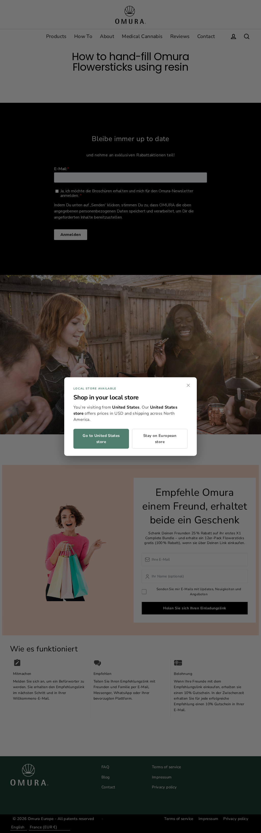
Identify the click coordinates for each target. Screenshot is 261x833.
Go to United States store (101, 438)
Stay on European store (159, 438)
